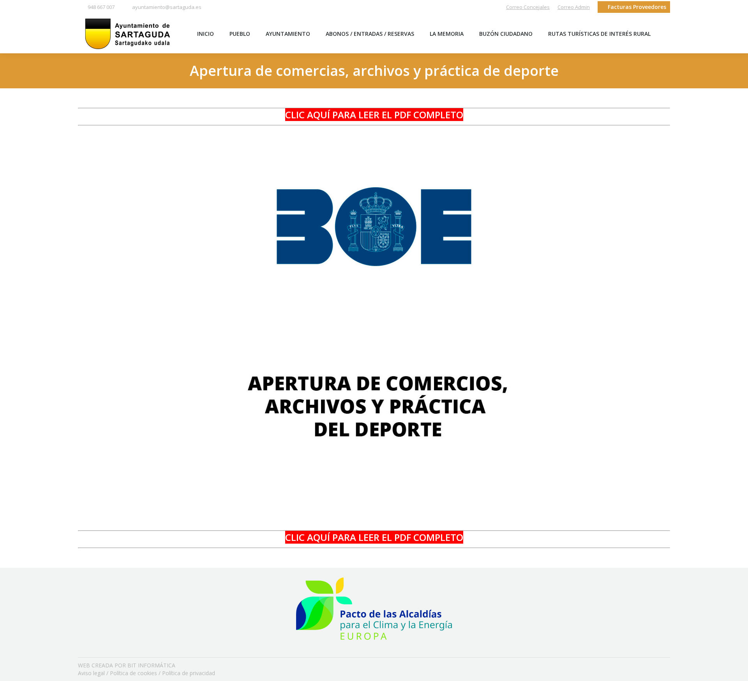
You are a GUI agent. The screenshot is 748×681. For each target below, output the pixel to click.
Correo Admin (573, 7)
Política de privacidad (188, 673)
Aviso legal (91, 673)
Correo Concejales (528, 7)
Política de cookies (133, 673)
